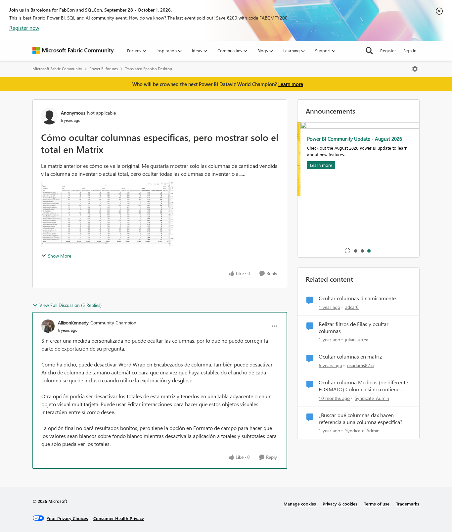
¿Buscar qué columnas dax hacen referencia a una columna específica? (360, 418)
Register (388, 50)
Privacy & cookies (340, 504)
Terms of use (376, 504)
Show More (59, 256)
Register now (24, 27)
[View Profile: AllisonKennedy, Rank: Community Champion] (48, 326)
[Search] (369, 51)
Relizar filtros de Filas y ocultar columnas (353, 327)
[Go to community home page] (73, 50)
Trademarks (407, 504)
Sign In (409, 50)
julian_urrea (356, 339)
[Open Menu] (415, 68)
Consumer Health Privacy (118, 518)
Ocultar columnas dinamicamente (357, 298)
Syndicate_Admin (372, 398)
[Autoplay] (347, 250)
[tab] (355, 250)
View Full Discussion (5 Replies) (70, 305)
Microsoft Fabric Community (57, 68)
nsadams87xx (360, 365)
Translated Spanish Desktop (148, 68)
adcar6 (352, 307)
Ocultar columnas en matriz (350, 356)
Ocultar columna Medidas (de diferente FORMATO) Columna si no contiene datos (363, 386)
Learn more (290, 84)
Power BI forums (103, 68)
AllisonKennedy (73, 322)
